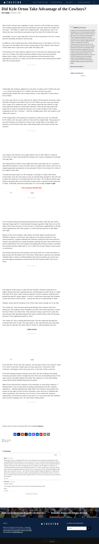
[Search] (89, 528)
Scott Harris (6, 12)
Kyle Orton (6, 441)
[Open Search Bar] (94, 2)
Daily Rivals (52, 541)
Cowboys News (7, 440)
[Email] (44, 434)
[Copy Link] (48, 434)
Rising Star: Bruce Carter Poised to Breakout (69, 513)
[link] (15, 434)
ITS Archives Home (56, 2)
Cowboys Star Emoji (83, 2)
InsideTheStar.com (18, 532)
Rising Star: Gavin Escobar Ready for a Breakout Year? (24, 513)
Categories (68, 2)
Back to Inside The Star (40, 2)
